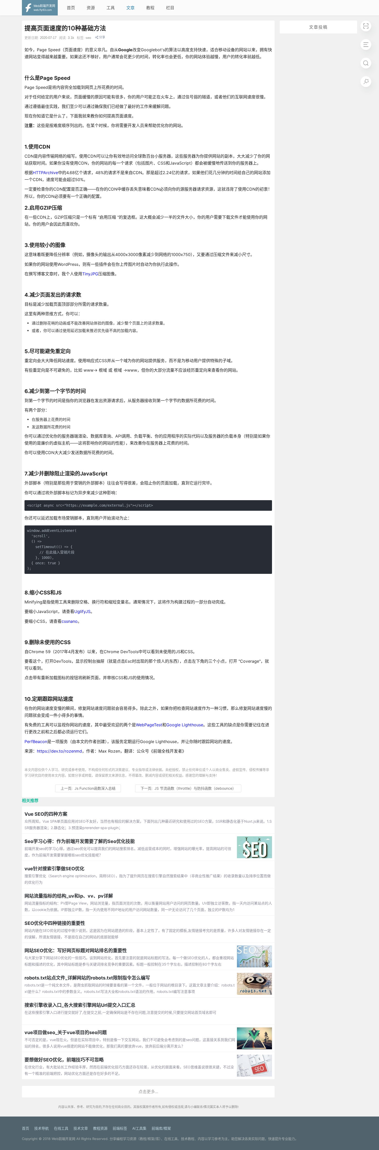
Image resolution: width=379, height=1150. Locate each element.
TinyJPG (90, 273)
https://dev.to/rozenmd (59, 751)
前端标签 (120, 1128)
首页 (71, 7)
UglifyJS (82, 611)
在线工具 (61, 1128)
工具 (110, 7)
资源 (91, 7)
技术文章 (80, 1128)
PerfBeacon (35, 741)
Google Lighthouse (184, 724)
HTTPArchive (45, 172)
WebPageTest (149, 724)
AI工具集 (139, 1128)
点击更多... (148, 1091)
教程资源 (100, 1128)
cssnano (70, 621)
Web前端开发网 (63, 1139)
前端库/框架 (161, 1128)
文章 (130, 7)
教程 (150, 7)
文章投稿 (318, 27)
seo (88, 38)
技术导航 (41, 1128)
